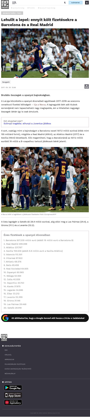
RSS (6, 350)
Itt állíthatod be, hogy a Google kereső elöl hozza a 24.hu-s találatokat (47, 318)
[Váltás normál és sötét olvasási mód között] (65, 2)
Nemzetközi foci (12, 13)
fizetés (32, 8)
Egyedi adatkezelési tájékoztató (18, 369)
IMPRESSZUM (9, 359)
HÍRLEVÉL (8, 355)
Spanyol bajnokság (47, 8)
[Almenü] (14, 2)
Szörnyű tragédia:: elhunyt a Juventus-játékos (27, 123)
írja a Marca (40, 104)
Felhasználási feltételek (15, 364)
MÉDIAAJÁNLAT (10, 373)
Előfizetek (75, 2)
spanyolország (18, 8)
